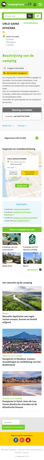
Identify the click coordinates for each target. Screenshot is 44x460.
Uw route (10, 167)
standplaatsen (30, 23)
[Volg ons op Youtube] (28, 440)
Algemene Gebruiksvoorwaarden (30, 450)
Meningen (21, 126)
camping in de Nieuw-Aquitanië (25, 218)
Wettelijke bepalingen (9, 450)
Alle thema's (32, 269)
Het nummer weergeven (30, 173)
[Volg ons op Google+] (22, 440)
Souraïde (18, 164)
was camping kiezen (20, 221)
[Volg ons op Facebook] (15, 440)
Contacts (25, 452)
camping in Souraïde (21, 209)
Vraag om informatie (15, 68)
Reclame (18, 452)
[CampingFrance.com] (22, 4)
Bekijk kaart (7, 126)
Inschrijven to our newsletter (13, 427)
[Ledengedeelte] (35, 4)
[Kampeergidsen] (30, 4)
